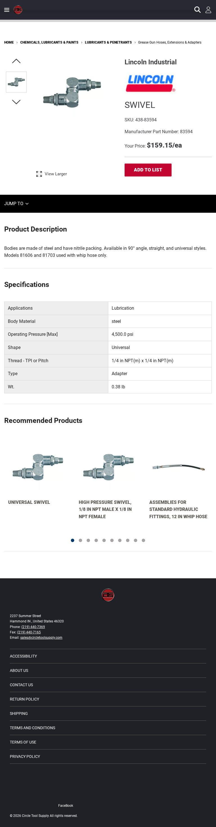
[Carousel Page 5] (104, 540)
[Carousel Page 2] (80, 540)
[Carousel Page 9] (135, 540)
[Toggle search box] (198, 10)
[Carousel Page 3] (88, 540)
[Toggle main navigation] (6, 9)
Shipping (19, 713)
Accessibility (23, 656)
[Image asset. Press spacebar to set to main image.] (16, 82)
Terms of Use (23, 742)
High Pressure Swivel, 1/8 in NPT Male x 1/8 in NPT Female (105, 509)
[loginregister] (208, 9)
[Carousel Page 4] (96, 540)
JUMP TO (14, 203)
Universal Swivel (29, 502)
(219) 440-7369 (33, 627)
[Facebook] (75, 793)
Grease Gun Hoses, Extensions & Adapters (169, 42)
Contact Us (21, 685)
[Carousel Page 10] (143, 540)
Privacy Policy (25, 756)
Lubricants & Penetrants (108, 42)
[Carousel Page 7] (120, 540)
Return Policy (24, 699)
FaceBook (65, 806)
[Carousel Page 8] (127, 540)
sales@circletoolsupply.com (41, 638)
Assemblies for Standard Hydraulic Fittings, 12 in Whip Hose (178, 509)
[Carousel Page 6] (112, 540)
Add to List (148, 170)
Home (9, 42)
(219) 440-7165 (29, 632)
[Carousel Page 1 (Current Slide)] (72, 540)
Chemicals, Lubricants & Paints (49, 42)
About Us (19, 670)
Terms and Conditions (32, 728)
